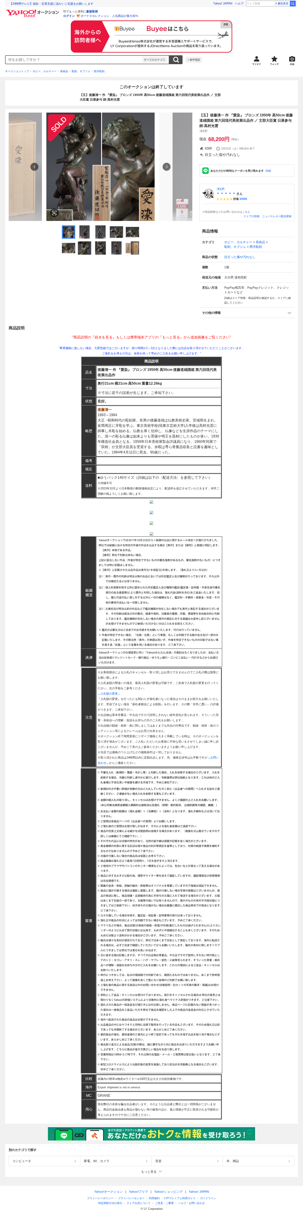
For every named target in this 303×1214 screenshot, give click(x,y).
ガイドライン (208, 1198)
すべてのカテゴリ (154, 59)
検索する (176, 59)
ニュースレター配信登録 (276, 216)
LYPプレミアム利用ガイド (180, 1198)
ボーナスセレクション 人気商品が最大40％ (109, 16)
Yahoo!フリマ (138, 1191)
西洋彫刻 (99, 71)
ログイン (69, 16)
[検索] (293, 3)
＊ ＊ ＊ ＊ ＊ (226, 193)
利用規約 (154, 1198)
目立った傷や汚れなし (239, 257)
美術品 (64, 71)
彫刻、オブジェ (81, 71)
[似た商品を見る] (54, 213)
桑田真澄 (283, 3)
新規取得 (92, 11)
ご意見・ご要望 (164, 1203)
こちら (246, 211)
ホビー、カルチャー (45, 71)
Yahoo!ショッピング (168, 1191)
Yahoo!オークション (108, 1191)
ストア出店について (139, 1203)
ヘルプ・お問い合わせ (191, 1203)
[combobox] (74, 60)
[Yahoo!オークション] (33, 11)
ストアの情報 (252, 216)
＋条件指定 (193, 59)
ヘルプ (239, 3)
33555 (243, 199)
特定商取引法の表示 (110, 1203)
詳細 (268, 170)
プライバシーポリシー (100, 1198)
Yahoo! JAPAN (222, 3)
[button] (246, 313)
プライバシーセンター (131, 1198)
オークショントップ (17, 71)
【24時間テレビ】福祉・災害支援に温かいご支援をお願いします (51, 3)
